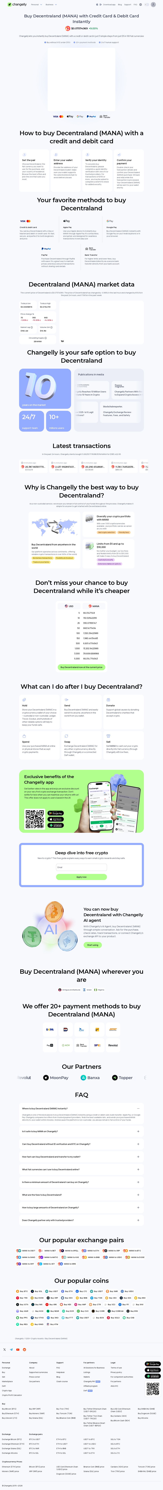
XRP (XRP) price (35, 1471)
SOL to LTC (115, 1453)
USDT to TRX (89, 1448)
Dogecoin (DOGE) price (66, 1474)
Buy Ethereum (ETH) (10, 1413)
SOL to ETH (115, 1448)
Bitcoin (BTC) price (37, 1466)
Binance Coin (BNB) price (94, 1466)
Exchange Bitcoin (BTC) (12, 1439)
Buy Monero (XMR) (37, 1413)
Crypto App (7, 1390)
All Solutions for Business (94, 1367)
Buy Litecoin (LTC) (9, 1418)
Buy (3, 1372)
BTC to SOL (34, 1453)
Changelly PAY (92, 1381)
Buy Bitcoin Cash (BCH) (120, 1420)
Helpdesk (60, 1372)
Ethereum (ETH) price (11, 1466)
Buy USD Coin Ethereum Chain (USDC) (120, 1410)
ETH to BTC (61, 1439)
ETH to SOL (61, 1453)
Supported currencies (38, 1372)
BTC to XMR (34, 1448)
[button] (106, 4)
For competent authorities (122, 1377)
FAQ (58, 1367)
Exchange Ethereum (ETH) (13, 1444)
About (31, 1367)
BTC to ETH (34, 1444)
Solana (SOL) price (91, 1471)
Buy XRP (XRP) (35, 1409)
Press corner (34, 1377)
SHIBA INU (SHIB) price (147, 1471)
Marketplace (7, 1381)
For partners (116, 1381)
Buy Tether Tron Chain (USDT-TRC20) (93, 1417)
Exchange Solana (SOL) (11, 1448)
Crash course (62, 1381)
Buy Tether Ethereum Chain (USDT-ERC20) (95, 1410)
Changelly (19, 1338)
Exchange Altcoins (10, 1453)
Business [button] (49, 4)
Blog (58, 1377)
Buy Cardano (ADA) (119, 1416)
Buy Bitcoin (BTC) (9, 1409)
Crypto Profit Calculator (12, 1395)
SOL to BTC (115, 1444)
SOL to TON (115, 1439)
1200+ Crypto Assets (34, 1338)
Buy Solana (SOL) (36, 1418)
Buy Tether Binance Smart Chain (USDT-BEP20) (94, 1424)
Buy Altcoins (143, 1418)
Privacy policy (116, 1372)
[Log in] (153, 4)
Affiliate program (91, 1386)
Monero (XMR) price (10, 1471)
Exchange (6, 1367)
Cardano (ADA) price (119, 1466)
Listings (87, 1372)
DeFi (4, 1386)
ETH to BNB (61, 1448)
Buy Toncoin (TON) (64, 1413)
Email (60, 867)
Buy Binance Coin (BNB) (66, 1418)
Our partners (34, 1381)
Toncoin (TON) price (146, 1466)
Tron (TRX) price (118, 1471)
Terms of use (116, 1367)
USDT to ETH (89, 1453)
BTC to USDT (34, 1439)
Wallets (87, 1377)
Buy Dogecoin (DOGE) (147, 1413)
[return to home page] (17, 4)
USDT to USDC (90, 1444)
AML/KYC (114, 1386)
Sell (3, 1377)
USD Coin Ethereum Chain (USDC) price (67, 1467)
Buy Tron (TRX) (62, 1409)
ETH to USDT (61, 1444)
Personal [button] (35, 4)
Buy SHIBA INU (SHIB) (146, 1409)
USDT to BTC (89, 1439)
